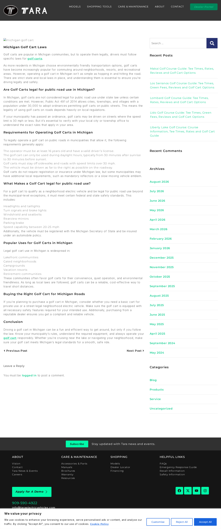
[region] (110, 518)
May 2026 (157, 210)
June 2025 (157, 314)
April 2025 (157, 333)
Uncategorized (161, 408)
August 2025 (159, 295)
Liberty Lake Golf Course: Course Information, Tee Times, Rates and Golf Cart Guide (182, 131)
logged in (29, 375)
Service (155, 399)
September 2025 (162, 286)
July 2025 (157, 305)
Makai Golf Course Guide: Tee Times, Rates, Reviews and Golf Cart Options (182, 70)
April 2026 (157, 219)
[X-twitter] (188, 490)
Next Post (135, 350)
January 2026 (160, 248)
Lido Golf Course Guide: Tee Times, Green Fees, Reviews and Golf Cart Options (181, 114)
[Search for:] (178, 43)
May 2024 (157, 352)
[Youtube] (196, 490)
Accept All (205, 521)
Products (157, 389)
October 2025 (160, 276)
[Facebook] (179, 490)
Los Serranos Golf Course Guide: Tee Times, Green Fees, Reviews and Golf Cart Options (182, 85)
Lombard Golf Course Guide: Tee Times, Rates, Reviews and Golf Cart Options (179, 100)
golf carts (34, 58)
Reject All (182, 521)
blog (153, 380)
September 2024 (162, 343)
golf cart (10, 338)
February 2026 (161, 238)
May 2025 (157, 324)
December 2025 (162, 257)
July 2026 (157, 191)
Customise (158, 521)
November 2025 (162, 267)
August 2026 (159, 181)
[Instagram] (205, 490)
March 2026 (158, 229)
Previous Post (16, 350)
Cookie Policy (99, 524)
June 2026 (157, 200)
